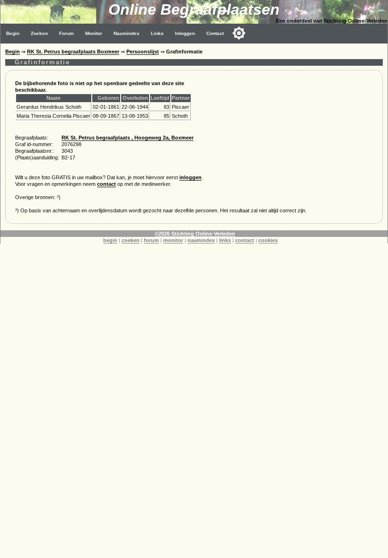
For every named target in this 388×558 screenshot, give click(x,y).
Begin (12, 33)
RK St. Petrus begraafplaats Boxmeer (73, 51)
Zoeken (39, 33)
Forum (66, 33)
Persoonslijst (142, 51)
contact (106, 184)
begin (110, 240)
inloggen (190, 177)
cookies (268, 240)
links (225, 240)
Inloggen (185, 33)
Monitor (93, 33)
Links (157, 33)
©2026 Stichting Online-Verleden (195, 233)
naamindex (201, 240)
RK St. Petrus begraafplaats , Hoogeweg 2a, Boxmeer (128, 137)
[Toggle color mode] (238, 33)
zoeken (131, 240)
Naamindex (127, 33)
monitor (173, 240)
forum (151, 240)
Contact (215, 33)
